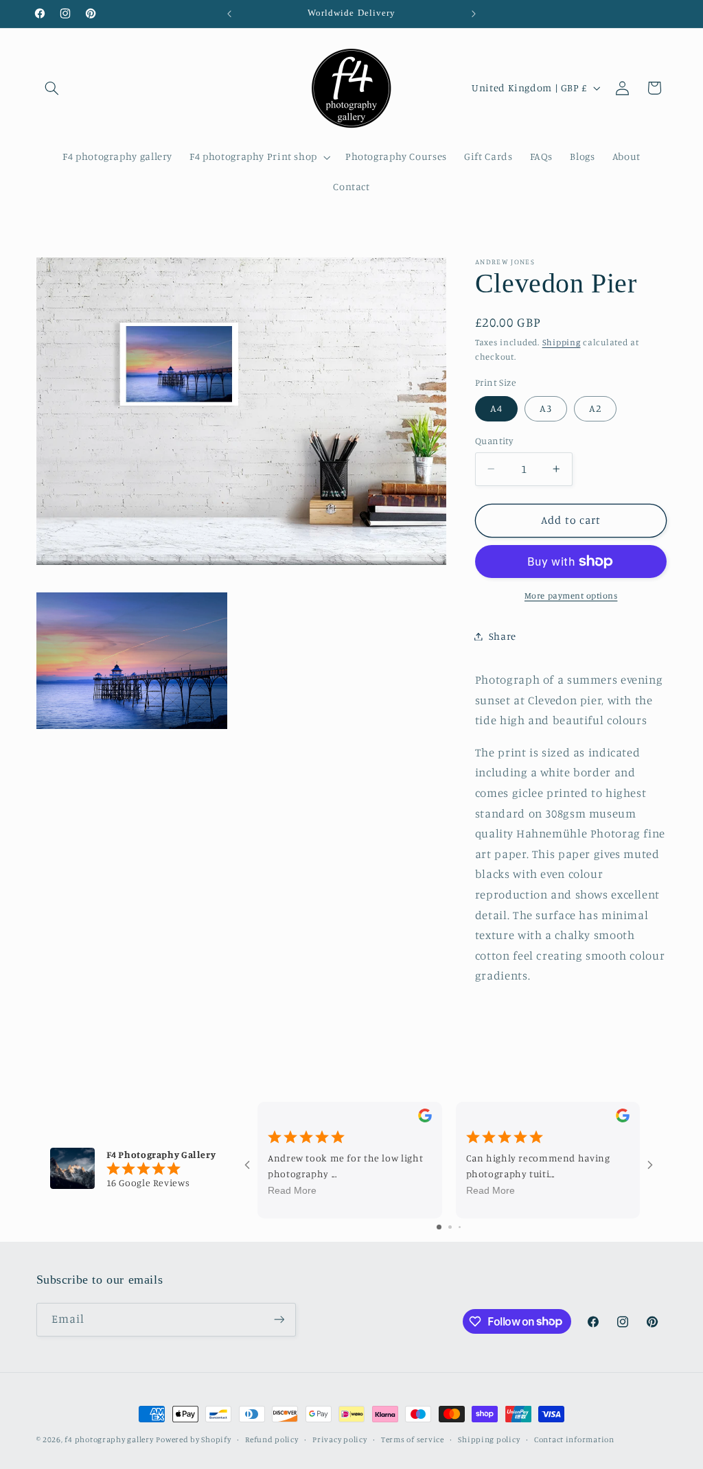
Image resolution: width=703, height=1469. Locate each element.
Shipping (561, 342)
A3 (546, 408)
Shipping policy (489, 1439)
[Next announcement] (474, 13)
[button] (52, 88)
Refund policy (272, 1439)
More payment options (571, 595)
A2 (595, 408)
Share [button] (502, 636)
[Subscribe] (279, 1320)
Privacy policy (339, 1439)
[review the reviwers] (424, 1118)
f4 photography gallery (109, 1439)
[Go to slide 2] (450, 1227)
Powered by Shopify (193, 1439)
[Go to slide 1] (439, 1227)
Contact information (574, 1439)
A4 (496, 408)
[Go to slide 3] (460, 1227)
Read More (292, 1190)
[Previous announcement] (229, 13)
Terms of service (412, 1439)
